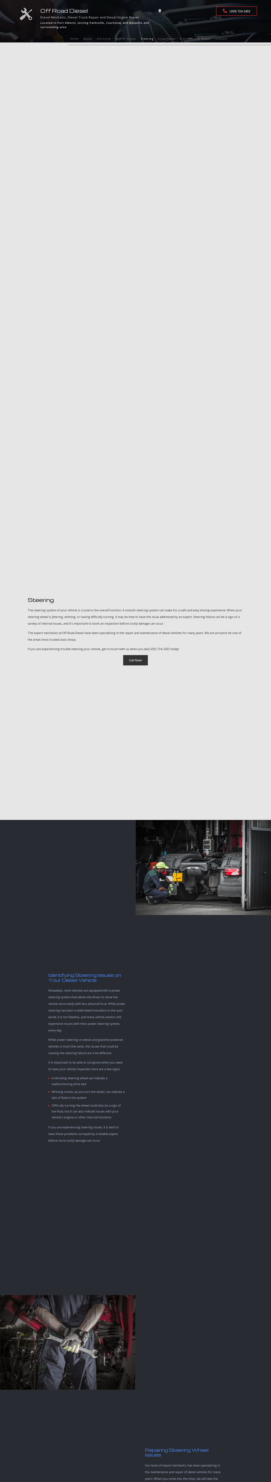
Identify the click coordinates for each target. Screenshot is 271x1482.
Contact (221, 38)
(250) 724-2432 (239, 11)
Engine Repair (125, 38)
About (87, 38)
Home (74, 38)
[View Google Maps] (160, 11)
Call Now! (135, 660)
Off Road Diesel (64, 10)
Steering (147, 38)
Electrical (104, 38)
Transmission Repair (195, 38)
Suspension (166, 38)
